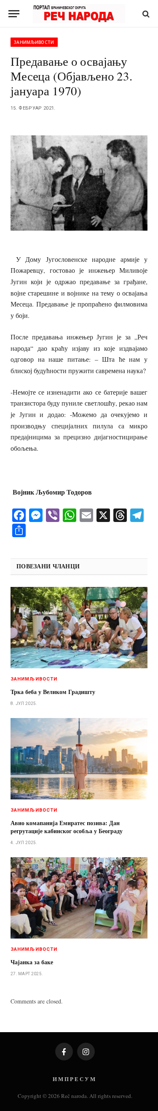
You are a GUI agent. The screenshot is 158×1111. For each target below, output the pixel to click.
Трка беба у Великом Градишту (53, 691)
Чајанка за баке (32, 962)
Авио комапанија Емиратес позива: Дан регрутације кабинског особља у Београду (67, 826)
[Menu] (13, 13)
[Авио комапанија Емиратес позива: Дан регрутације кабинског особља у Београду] (79, 758)
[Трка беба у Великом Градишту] (79, 627)
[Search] (145, 13)
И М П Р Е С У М (74, 1079)
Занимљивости (34, 42)
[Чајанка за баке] (79, 898)
